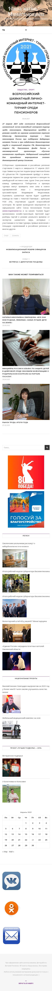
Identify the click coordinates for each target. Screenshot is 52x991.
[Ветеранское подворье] (11, 768)
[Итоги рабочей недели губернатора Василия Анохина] (16, 583)
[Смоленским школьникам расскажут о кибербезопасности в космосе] (14, 558)
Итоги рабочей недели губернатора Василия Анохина (26, 571)
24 (39, 840)
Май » (11, 851)
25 (46, 840)
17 (39, 834)
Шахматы (15, 235)
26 (6, 845)
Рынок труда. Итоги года (15, 422)
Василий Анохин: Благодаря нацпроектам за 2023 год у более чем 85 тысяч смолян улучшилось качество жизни (25, 689)
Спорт (32, 90)
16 (33, 834)
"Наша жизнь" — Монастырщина (26, 11)
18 (46, 834)
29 (26, 845)
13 (12, 834)
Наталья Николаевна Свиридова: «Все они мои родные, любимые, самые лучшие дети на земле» (24, 320)
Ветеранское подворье (12, 755)
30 (33, 845)
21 (19, 840)
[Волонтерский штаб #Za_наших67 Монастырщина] (16, 633)
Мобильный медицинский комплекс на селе (21, 718)
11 (46, 828)
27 (12, 845)
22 (26, 840)
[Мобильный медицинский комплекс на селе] (11, 730)
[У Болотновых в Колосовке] (11, 793)
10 (39, 828)
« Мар (4, 851)
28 (19, 845)
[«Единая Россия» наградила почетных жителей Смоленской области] (16, 661)
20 (12, 840)
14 (19, 834)
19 (6, 840)
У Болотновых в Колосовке (14, 781)
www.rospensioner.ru (12, 211)
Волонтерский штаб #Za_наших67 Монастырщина (24, 621)
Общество (22, 90)
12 (6, 834)
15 (26, 834)
